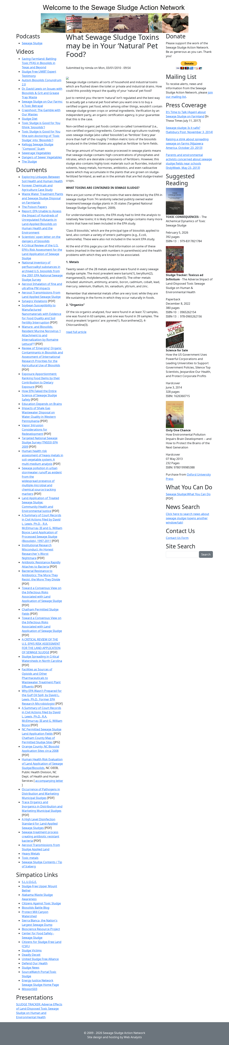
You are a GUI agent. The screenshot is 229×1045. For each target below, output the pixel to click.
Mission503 (29, 989)
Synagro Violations (34, 301)
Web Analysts (133, 1037)
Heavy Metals (31, 853)
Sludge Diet (29, 119)
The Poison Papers (34, 207)
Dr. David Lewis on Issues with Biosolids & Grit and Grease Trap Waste (42, 93)
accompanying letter (49, 781)
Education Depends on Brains (42, 404)
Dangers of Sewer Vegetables (42, 157)
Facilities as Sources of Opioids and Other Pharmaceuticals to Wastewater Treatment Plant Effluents (41, 677)
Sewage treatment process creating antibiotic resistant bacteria (40, 836)
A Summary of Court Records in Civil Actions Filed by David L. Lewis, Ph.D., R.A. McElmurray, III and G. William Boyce (42, 716)
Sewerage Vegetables (36, 153)
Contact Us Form (177, 538)
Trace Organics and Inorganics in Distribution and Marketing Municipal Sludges (42, 806)
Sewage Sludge (32, 43)
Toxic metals (30, 858)
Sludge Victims (32, 950)
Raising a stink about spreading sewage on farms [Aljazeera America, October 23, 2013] (187, 143)
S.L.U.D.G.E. (29, 882)
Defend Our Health (35, 963)
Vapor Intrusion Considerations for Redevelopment (34, 429)
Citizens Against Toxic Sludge (41, 903)
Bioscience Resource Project (41, 929)
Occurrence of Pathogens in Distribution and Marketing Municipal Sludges (41, 793)
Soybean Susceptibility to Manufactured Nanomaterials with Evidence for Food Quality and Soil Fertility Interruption (41, 313)
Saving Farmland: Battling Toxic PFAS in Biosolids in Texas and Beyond (39, 63)
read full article (76, 332)
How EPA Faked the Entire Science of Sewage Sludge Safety (39, 395)
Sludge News (30, 968)
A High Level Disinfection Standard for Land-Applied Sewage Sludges (40, 823)
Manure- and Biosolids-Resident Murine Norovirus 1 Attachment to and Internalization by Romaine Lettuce (41, 335)
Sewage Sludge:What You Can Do (188, 494)
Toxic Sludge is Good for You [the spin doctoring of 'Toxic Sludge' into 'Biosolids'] (41, 136)
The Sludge (29, 161)
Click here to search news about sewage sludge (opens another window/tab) (187, 518)
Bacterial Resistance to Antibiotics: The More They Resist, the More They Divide (41, 575)
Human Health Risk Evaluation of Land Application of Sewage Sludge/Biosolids (42, 763)
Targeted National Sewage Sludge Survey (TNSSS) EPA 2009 (40, 442)
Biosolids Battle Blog (35, 908)
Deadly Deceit (31, 955)
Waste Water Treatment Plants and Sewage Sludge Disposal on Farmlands (42, 198)
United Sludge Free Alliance (40, 959)
